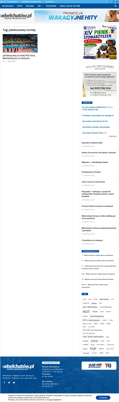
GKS (100, 303)
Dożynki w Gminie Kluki (92, 143)
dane (94, 303)
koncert (108, 311)
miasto (102, 323)
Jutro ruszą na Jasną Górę (93, 182)
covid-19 (86, 303)
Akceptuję (103, 398)
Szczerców (110, 344)
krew (111, 320)
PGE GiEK (91, 327)
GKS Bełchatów (90, 307)
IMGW (95, 312)
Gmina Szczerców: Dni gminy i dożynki (99, 153)
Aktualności (8, 6)
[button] (115, 6)
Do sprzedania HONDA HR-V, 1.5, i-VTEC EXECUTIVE (97, 108)
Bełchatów (104, 299)
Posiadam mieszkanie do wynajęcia (97, 115)
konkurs (85, 316)
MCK (96, 324)
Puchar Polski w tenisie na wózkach (97, 206)
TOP (93, 349)
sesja (92, 344)
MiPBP (109, 323)
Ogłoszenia (49, 2)
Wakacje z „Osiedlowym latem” (95, 162)
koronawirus (97, 316)
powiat (102, 341)
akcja (95, 299)
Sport (20, 6)
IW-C (4, 61)
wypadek (86, 353)
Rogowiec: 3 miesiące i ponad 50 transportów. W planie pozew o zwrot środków (98, 194)
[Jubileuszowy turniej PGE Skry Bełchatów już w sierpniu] (20, 43)
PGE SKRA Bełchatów (93, 337)
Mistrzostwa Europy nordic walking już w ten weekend (99, 217)
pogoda (85, 341)
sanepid (85, 344)
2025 (84, 299)
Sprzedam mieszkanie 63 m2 (95, 121)
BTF (112, 299)
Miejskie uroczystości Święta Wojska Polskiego (99, 279)
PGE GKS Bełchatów (89, 333)
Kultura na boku (87, 323)
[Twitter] (113, 1)
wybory (101, 349)
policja (94, 340)
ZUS (107, 353)
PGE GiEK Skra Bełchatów (92, 330)
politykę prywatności (25, 398)
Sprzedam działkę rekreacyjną (95, 127)
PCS (84, 327)
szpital (85, 349)
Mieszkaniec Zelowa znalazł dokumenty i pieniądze (99, 229)
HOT (86, 312)
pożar (108, 341)
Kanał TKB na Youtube (70, 6)
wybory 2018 (110, 348)
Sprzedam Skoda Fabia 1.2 (94, 133)
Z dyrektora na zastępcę (92, 240)
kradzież (104, 320)
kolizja (102, 311)
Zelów (101, 353)
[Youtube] (117, 1)
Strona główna (6, 26)
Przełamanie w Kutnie (91, 172)
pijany (107, 337)
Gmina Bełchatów (106, 307)
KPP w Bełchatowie (91, 320)
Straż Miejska (100, 344)
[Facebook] (110, 1)
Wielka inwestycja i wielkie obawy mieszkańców (98, 255)
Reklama (30, 6)
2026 (90, 299)
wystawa (94, 353)
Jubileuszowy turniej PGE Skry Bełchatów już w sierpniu (19, 57)
